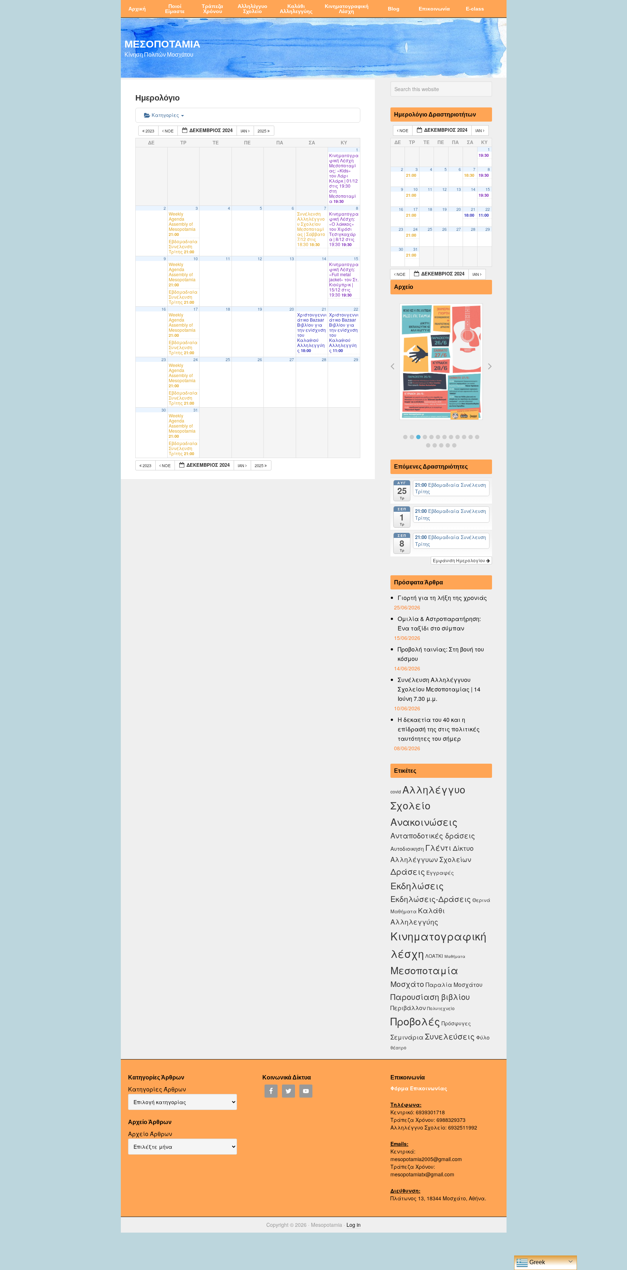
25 (228, 359)
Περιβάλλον (408, 1007)
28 (324, 359)
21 (324, 309)
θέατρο (398, 1047)
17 (195, 309)
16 (163, 309)
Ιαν (244, 131)
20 (292, 309)
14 (324, 258)
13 (292, 258)
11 (228, 258)
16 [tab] (448, 445)
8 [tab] (451, 437)
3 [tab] (418, 437)
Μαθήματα (454, 956)
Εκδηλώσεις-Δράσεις (430, 898)
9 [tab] (457, 437)
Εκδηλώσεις (417, 885)
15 (356, 258)
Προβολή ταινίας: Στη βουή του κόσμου (441, 654)
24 (195, 359)
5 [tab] (431, 437)
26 (260, 359)
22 (356, 309)
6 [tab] (438, 437)
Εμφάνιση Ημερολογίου (459, 560)
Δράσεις (407, 871)
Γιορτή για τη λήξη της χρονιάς (442, 597)
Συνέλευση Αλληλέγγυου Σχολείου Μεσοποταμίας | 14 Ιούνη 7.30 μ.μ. (439, 689)
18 (228, 309)
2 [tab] (412, 437)
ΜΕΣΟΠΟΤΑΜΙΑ (162, 43)
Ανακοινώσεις (424, 821)
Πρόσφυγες (456, 1023)
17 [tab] (454, 445)
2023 (149, 131)
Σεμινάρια (406, 1037)
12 (260, 258)
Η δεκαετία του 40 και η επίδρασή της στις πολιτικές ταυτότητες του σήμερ (439, 729)
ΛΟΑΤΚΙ (434, 955)
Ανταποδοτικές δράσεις (432, 835)
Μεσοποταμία (424, 970)
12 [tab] (477, 437)
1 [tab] (405, 437)
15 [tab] (441, 445)
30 (163, 410)
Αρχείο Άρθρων (150, 1134)
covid (395, 791)
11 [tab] (470, 437)
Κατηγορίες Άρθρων (157, 1089)
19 (260, 309)
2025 (262, 131)
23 (163, 359)
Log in (354, 1224)
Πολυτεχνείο (441, 1008)
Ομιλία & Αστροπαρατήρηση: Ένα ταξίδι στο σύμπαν (439, 623)
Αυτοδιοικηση (407, 848)
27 (292, 359)
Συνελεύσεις (450, 1036)
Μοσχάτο (407, 983)
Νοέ (169, 131)
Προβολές (415, 1020)
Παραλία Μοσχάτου (454, 984)
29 (356, 359)
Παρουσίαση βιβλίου (430, 996)
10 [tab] (464, 437)
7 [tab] (444, 437)
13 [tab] (428, 445)
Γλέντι (438, 847)
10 (195, 258)
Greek (536, 1262)
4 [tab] (425, 437)
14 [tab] (435, 445)
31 (195, 410)
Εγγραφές (440, 872)
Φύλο (482, 1037)
